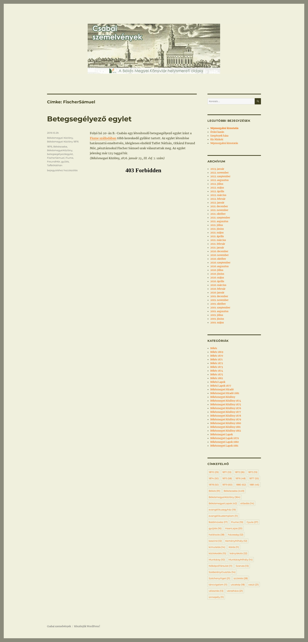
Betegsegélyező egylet (89, 118)
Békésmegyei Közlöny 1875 (225, 404)
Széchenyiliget (219, 578)
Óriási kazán (217, 132)
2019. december (219, 296)
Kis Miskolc (217, 139)
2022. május (217, 187)
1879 (227, 484)
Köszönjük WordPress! (87, 626)
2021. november (219, 210)
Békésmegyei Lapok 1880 (224, 442)
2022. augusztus (219, 180)
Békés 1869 (216, 352)
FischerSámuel (56, 157)
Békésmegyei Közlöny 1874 (225, 400)
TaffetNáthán (54, 165)
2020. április (217, 281)
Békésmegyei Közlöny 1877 (225, 412)
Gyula (252, 522)
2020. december (219, 251)
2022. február (217, 198)
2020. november (219, 255)
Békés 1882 (216, 378)
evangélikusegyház (222, 509)
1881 (254, 484)
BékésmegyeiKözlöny (59, 150)
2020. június (217, 273)
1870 (214, 472)
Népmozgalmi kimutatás (224, 143)
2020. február (217, 288)
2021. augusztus (219, 221)
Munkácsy (217, 559)
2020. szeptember (220, 262)
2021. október (218, 213)
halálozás (216, 534)
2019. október (218, 303)
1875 (227, 478)
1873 (252, 472)
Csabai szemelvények (59, 626)
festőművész (218, 522)
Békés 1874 (216, 370)
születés (241, 578)
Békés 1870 (216, 355)
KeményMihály (236, 540)
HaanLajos (233, 528)
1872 (240, 472)
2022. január (217, 202)
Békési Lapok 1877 (220, 385)
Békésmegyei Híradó (222, 389)
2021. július (216, 225)
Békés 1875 (216, 374)
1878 (214, 484)
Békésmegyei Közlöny (60, 137)
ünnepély (216, 597)
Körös (234, 547)
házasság (235, 534)
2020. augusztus (219, 266)
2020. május (217, 277)
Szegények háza (219, 135)
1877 (254, 478)
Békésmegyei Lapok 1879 (224, 438)
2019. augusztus (219, 311)
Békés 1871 (216, 359)
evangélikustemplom (223, 515)
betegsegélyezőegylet (60, 154)
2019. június (217, 318)
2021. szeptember (220, 217)
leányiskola (238, 553)
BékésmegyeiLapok (223, 503)
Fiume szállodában (103, 138)
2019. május (217, 322)
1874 (214, 478)
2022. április (217, 191)
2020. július (216, 270)
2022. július (216, 183)
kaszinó (215, 540)
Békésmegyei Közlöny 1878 (225, 415)
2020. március (218, 285)
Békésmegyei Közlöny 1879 (225, 419)
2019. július (216, 315)
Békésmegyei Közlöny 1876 (63, 141)
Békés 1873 (216, 367)
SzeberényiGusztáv (222, 572)
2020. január (217, 292)
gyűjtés (215, 528)
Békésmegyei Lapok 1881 (224, 445)
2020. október (218, 258)
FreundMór (53, 161)
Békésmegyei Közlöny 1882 (225, 430)
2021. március (218, 240)
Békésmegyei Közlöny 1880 (225, 423)
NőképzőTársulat (220, 565)
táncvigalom (218, 584)
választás (216, 590)
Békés (213, 348)
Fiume (69, 157)
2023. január (217, 168)
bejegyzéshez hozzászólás (62, 170)
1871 (226, 472)
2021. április (217, 236)
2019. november (219, 300)
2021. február (217, 243)
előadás (247, 503)
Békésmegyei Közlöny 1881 (225, 427)
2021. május (217, 232)
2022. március (218, 195)
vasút (253, 584)
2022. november (219, 172)
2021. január (217, 247)
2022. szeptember (220, 176)
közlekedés (217, 553)
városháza (235, 590)
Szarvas (242, 565)
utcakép (238, 584)
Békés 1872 (216, 363)
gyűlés (65, 161)
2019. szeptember (220, 307)
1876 (49, 146)
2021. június (217, 228)
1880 (241, 484)
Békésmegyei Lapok (221, 434)
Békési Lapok (217, 382)
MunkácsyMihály (241, 559)
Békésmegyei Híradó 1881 (224, 393)
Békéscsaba (60, 146)
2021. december (219, 206)
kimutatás (217, 547)
